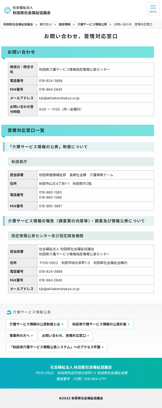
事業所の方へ (19, 335)
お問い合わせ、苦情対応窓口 (64, 335)
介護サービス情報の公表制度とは (34, 324)
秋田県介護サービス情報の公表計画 (99, 324)
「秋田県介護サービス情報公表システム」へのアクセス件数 (54, 347)
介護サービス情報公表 (32, 312)
